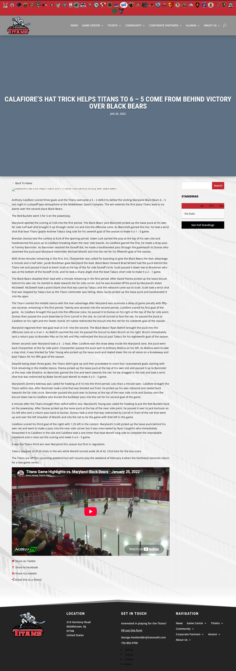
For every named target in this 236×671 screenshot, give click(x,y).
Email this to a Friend (28, 579)
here (116, 451)
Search (218, 185)
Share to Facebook (26, 567)
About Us (210, 25)
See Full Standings (202, 225)
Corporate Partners (163, 25)
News (74, 25)
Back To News (23, 183)
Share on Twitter (25, 561)
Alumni (191, 25)
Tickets (113, 25)
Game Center (91, 25)
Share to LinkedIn (26, 573)
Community (133, 25)
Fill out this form (131, 630)
